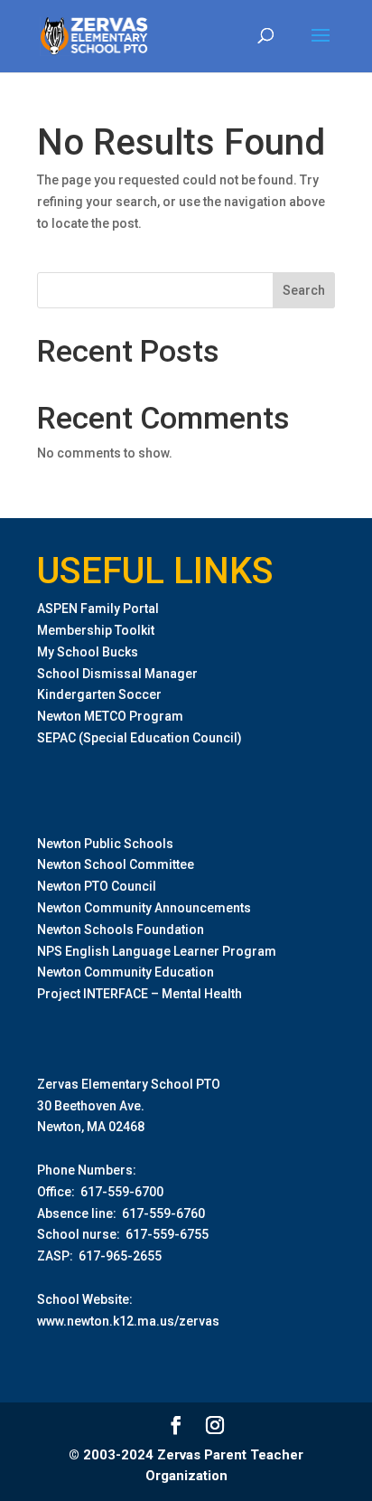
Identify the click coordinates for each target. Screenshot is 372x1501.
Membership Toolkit (95, 630)
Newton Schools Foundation (120, 929)
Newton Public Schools (105, 843)
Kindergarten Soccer (99, 694)
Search (304, 290)
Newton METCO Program (110, 716)
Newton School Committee (115, 864)
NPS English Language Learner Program (156, 951)
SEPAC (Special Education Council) (139, 738)
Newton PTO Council (96, 886)
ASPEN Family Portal (98, 608)
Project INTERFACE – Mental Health (139, 994)
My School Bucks (87, 652)
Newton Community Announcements (144, 908)
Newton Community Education (125, 972)
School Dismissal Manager (117, 673)
